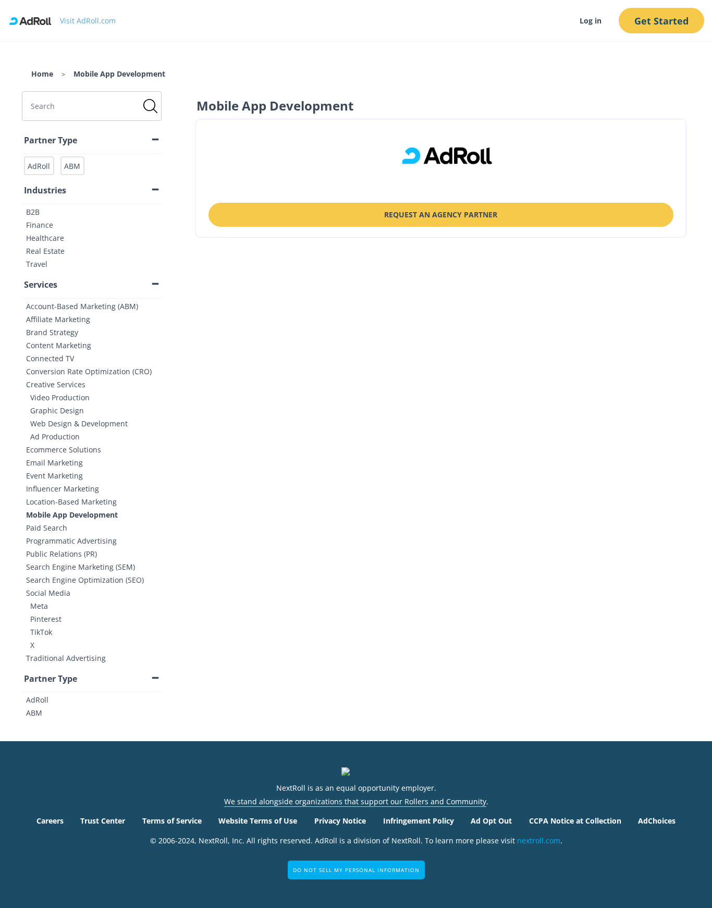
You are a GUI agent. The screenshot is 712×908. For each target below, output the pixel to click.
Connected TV (50, 358)
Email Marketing (54, 463)
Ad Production (55, 436)
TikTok (41, 632)
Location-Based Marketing (71, 502)
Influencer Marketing (62, 489)
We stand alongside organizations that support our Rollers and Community (355, 801)
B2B (33, 212)
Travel (36, 264)
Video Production (60, 397)
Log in (590, 21)
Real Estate (45, 251)
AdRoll (37, 700)
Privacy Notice (340, 821)
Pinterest (46, 619)
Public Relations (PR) (61, 554)
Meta (39, 606)
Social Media (48, 593)
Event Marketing (54, 476)
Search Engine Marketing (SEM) (80, 567)
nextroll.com (538, 840)
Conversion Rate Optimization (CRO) (89, 371)
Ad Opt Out (491, 821)
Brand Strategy (52, 332)
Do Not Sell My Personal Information (356, 870)
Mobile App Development (72, 515)
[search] (92, 106)
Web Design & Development (79, 423)
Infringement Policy (418, 821)
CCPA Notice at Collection (575, 821)
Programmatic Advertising (71, 541)
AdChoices (657, 821)
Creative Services (55, 384)
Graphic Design (57, 410)
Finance (39, 225)
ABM (34, 713)
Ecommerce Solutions (63, 450)
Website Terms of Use (257, 821)
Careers (50, 821)
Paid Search (46, 528)
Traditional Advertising (66, 658)
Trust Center (102, 821)
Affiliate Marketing (58, 319)
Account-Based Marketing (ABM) (82, 306)
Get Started (661, 21)
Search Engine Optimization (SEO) (85, 580)
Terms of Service (172, 821)
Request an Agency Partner (440, 214)
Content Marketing (58, 345)
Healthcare (45, 238)
